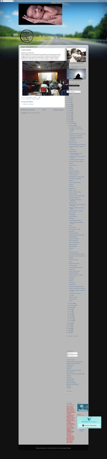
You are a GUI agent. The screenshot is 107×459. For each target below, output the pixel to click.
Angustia (71, 280)
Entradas (70, 353)
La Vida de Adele (73, 193)
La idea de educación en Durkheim (77, 288)
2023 (69, 102)
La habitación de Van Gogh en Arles (77, 133)
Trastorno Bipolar (36, 98)
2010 (69, 326)
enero (70, 320)
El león (70, 225)
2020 (69, 108)
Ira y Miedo (71, 295)
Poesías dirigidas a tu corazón (76, 210)
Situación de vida (73, 142)
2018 (69, 112)
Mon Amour (71, 218)
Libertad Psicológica (73, 273)
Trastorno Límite (70, 379)
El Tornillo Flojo (70, 372)
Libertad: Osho (72, 284)
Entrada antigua (58, 110)
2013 (69, 121)
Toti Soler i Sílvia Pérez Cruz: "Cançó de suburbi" (75, 154)
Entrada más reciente (28, 110)
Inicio (44, 110)
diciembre (71, 123)
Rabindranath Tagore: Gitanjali (76, 161)
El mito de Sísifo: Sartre (74, 271)
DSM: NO (71, 169)
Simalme (69, 385)
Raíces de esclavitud (74, 238)
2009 (69, 328)
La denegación (72, 149)
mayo (70, 313)
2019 (69, 110)
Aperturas (69, 368)
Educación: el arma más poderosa (77, 255)
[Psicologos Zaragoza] (82, 410)
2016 (69, 115)
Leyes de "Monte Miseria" (75, 182)
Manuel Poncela (70, 380)
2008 (69, 330)
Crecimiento (72, 231)
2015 (69, 117)
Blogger (69, 448)
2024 (69, 100)
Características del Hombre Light (76, 234)
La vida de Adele (73, 216)
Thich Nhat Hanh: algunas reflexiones (75, 200)
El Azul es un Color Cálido (75, 192)
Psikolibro (69, 387)
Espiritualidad (72, 214)
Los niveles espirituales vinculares (77, 254)
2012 (69, 323)
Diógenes (71, 163)
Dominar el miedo (73, 297)
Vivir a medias (72, 227)
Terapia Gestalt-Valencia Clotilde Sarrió (76, 373)
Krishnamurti (72, 282)
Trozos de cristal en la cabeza (76, 275)
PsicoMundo (69, 366)
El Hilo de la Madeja (71, 382)
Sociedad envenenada (74, 197)
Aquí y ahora (72, 212)
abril (70, 314)
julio (70, 309)
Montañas (71, 257)
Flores (70, 167)
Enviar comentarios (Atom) (34, 112)
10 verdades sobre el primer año (76, 159)
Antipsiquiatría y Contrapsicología (77, 176)
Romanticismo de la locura (75, 127)
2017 (69, 114)
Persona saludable (73, 233)
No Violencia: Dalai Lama (75, 293)
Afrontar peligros (73, 151)
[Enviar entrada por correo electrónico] (39, 97)
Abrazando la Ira (73, 299)
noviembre (72, 125)
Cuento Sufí (72, 269)
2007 (69, 332)
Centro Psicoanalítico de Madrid (74, 370)
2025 (69, 98)
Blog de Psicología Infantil (72, 384)
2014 (69, 119)
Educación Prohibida (74, 171)
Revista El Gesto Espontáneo (73, 363)
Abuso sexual (72, 276)
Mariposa (71, 248)
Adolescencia (72, 188)
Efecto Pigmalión (73, 246)
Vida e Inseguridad (73, 240)
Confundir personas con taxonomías (77, 144)
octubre (71, 303)
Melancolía (28, 98)
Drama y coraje (72, 190)
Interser (71, 301)
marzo (71, 316)
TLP (70, 250)
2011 (69, 324)
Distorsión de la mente (74, 263)
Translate (77, 93)
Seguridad (71, 278)
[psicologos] (72, 399)
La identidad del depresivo (75, 220)
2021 (69, 106)
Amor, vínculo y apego (74, 242)
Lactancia (69, 375)
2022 (69, 104)
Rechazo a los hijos (73, 259)
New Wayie (69, 377)
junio (70, 311)
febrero (71, 318)
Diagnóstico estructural (74, 172)
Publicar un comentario (28, 104)
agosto (71, 307)
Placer (70, 261)
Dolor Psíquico (72, 140)
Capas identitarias (73, 244)
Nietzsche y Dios (73, 165)
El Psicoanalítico (70, 365)
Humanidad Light (73, 236)
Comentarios (71, 355)
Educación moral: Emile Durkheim (77, 195)
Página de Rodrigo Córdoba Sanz (74, 361)
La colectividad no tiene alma (75, 267)
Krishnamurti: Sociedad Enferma (76, 286)
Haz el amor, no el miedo (75, 229)
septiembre (72, 305)
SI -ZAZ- (71, 131)
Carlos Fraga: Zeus (73, 252)
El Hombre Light (73, 202)
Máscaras (71, 186)
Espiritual (71, 180)
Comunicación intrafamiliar (75, 178)
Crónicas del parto (73, 174)
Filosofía (71, 184)
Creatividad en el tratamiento (75, 135)
